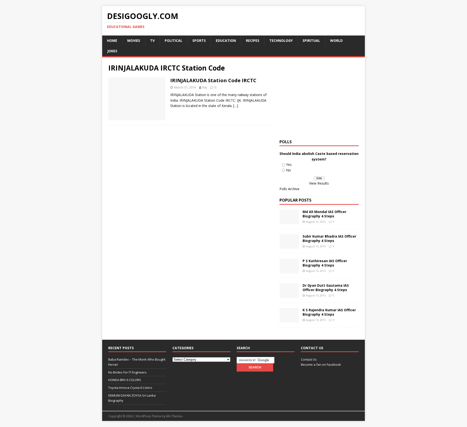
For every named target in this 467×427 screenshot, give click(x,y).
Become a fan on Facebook (321, 364)
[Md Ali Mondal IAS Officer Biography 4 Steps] (289, 221)
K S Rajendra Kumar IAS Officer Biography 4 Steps (329, 312)
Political (173, 40)
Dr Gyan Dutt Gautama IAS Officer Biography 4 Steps (326, 287)
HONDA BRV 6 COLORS (124, 380)
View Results (319, 183)
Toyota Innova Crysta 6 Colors (130, 387)
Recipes (252, 40)
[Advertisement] (320, 97)
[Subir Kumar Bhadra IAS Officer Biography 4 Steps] (289, 246)
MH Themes (174, 416)
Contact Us (309, 359)
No (288, 170)
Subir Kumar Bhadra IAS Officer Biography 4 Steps (329, 238)
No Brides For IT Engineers (127, 372)
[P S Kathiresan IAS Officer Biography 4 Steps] (289, 270)
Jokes (112, 51)
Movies (133, 40)
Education (226, 40)
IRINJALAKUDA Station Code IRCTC (213, 80)
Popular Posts (295, 200)
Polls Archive (289, 189)
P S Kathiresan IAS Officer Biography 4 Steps (325, 262)
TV (152, 40)
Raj (204, 87)
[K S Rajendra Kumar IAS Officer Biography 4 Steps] (289, 319)
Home (112, 40)
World (336, 40)
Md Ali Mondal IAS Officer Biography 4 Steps (324, 213)
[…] (235, 105)
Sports (199, 40)
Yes (289, 164)
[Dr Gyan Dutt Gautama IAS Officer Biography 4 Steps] (289, 295)
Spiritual (311, 40)
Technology (281, 40)
